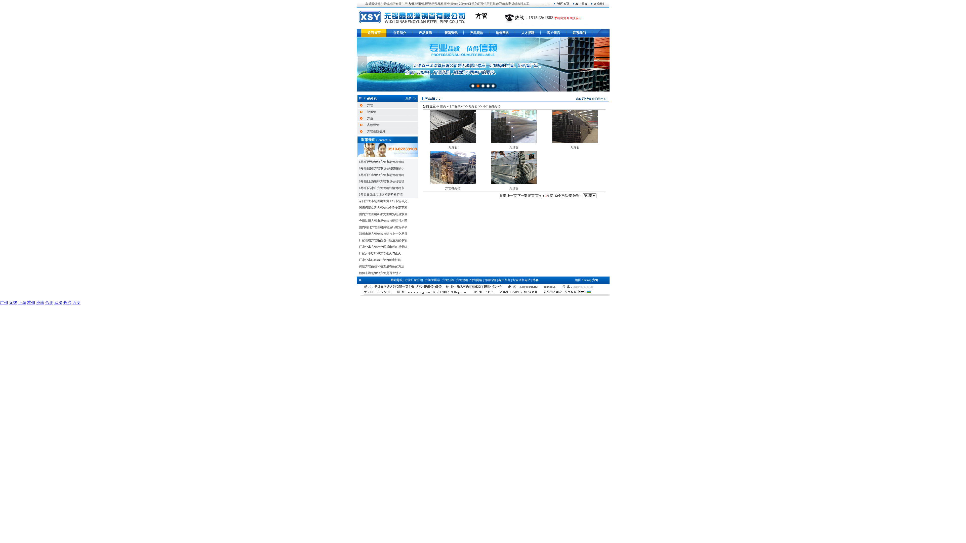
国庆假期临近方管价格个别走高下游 (383, 207)
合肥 (49, 302)
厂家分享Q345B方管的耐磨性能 (380, 260)
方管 (370, 105)
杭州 (31, 302)
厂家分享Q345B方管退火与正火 (380, 253)
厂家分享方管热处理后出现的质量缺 (383, 247)
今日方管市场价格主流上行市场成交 (383, 201)
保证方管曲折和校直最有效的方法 (381, 266)
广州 (4, 302)
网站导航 (397, 280)
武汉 (58, 302)
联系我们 (579, 33)
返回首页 (374, 33)
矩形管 (371, 112)
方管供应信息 (376, 131)
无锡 (13, 302)
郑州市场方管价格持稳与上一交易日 (383, 234)
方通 (370, 118)
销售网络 (502, 33)
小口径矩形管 (492, 106)
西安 (76, 302)
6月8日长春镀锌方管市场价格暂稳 (381, 175)
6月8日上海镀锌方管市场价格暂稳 (381, 181)
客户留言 (553, 33)
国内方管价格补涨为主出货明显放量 (383, 214)
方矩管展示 (432, 280)
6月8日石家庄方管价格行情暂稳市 (381, 188)
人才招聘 (528, 33)
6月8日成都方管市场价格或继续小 (381, 168)
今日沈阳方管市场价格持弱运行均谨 (383, 220)
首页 (443, 106)
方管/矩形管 (453, 188)
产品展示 (425, 33)
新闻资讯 (451, 33)
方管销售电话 (521, 280)
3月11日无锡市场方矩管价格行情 (381, 194)
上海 (22, 302)
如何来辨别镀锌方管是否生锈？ (380, 273)
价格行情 (490, 280)
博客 (536, 280)
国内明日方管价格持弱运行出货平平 (383, 227)
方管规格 (462, 280)
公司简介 (399, 33)
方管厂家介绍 (414, 280)
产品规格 (476, 33)
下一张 (603, 64)
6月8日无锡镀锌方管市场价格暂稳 (381, 162)
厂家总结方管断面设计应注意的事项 (383, 240)
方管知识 (448, 280)
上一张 (362, 64)
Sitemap (586, 280)
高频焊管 (373, 125)
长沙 (67, 302)
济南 (40, 302)
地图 (578, 280)
